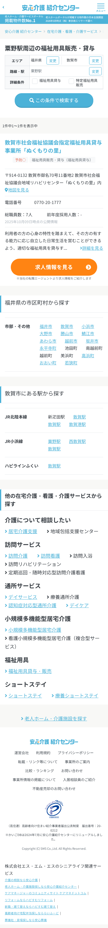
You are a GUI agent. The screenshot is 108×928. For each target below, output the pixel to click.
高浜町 (88, 355)
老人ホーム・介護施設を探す (56, 718)
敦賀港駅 (77, 424)
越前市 (71, 341)
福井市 (46, 326)
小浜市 (88, 326)
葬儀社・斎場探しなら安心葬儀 (26, 920)
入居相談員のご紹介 (79, 779)
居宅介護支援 (22, 531)
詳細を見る (92, 248)
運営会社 (21, 752)
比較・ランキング (39, 770)
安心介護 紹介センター (23, 31)
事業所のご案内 (77, 761)
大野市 (46, 333)
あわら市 (48, 341)
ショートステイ (25, 695)
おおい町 (48, 363)
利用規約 (43, 752)
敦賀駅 (79, 417)
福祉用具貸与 (50, 80)
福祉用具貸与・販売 (30, 670)
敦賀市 (67, 326)
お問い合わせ (72, 770)
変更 (52, 60)
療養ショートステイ (76, 695)
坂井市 (92, 341)
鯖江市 (88, 333)
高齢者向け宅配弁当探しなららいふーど (32, 913)
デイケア (79, 605)
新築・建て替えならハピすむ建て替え (30, 906)
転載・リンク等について (38, 761)
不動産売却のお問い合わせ (54, 788)
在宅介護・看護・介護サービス (72, 31)
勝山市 (67, 333)
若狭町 (71, 363)
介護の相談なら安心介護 (21, 880)
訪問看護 (50, 555)
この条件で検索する (56, 100)
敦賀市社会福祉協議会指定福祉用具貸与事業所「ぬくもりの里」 (53, 146)
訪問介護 (18, 555)
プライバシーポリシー (76, 752)
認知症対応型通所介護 (32, 605)
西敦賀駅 (77, 441)
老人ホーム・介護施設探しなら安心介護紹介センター (41, 886)
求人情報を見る (54, 267)
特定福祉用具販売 (87, 82)
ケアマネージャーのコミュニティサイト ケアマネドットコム (45, 893)
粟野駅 (54, 441)
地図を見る (18, 190)
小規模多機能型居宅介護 (34, 629)
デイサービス (22, 596)
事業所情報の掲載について (34, 779)
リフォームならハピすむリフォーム (29, 900)
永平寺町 (48, 348)
